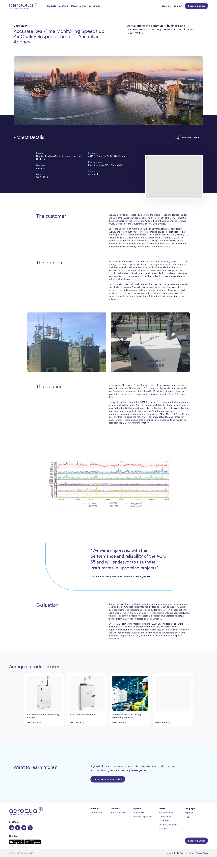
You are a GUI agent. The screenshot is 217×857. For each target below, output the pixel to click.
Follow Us (14, 821)
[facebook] (17, 827)
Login (177, 6)
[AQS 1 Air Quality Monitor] (87, 699)
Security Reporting (142, 816)
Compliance (165, 816)
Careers (163, 828)
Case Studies (95, 6)
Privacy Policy (202, 853)
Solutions (63, 6)
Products (51, 6)
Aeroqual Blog (166, 812)
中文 (187, 816)
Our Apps (14, 836)
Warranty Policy (187, 853)
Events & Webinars (168, 824)
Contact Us (138, 812)
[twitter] (30, 827)
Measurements (78, 6)
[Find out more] (173, 699)
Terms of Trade (172, 853)
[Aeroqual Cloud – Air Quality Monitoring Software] (130, 699)
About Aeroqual (117, 812)
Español (189, 812)
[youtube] (23, 827)
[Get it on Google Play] (33, 843)
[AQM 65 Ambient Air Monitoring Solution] (44, 699)
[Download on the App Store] (17, 843)
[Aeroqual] (23, 6)
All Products (96, 812)
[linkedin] (11, 827)
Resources (164, 820)
